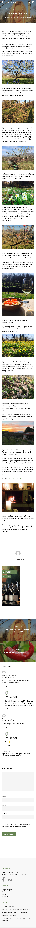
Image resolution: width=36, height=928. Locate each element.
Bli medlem (5, 896)
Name (4, 797)
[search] (29, 2)
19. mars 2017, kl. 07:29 (8, 677)
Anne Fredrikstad (10, 17)
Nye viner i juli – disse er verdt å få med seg (16, 909)
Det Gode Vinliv (9, 2)
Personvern (6, 892)
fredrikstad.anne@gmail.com (16, 875)
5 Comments (28, 17)
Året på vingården (11, 9)
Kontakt (4, 894)
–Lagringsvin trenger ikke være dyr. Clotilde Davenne (16, 919)
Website (5, 814)
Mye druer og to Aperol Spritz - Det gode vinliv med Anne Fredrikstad (16, 755)
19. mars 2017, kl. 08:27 (11, 698)
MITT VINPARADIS (14, 478)
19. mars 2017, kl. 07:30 (8, 720)
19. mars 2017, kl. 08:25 (11, 739)
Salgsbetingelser (7, 890)
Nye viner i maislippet (9, 915)
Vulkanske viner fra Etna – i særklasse (14, 912)
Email (4, 805)
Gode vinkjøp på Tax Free (10, 907)
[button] (33, 2)
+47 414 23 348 (13, 872)
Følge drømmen (25, 9)
